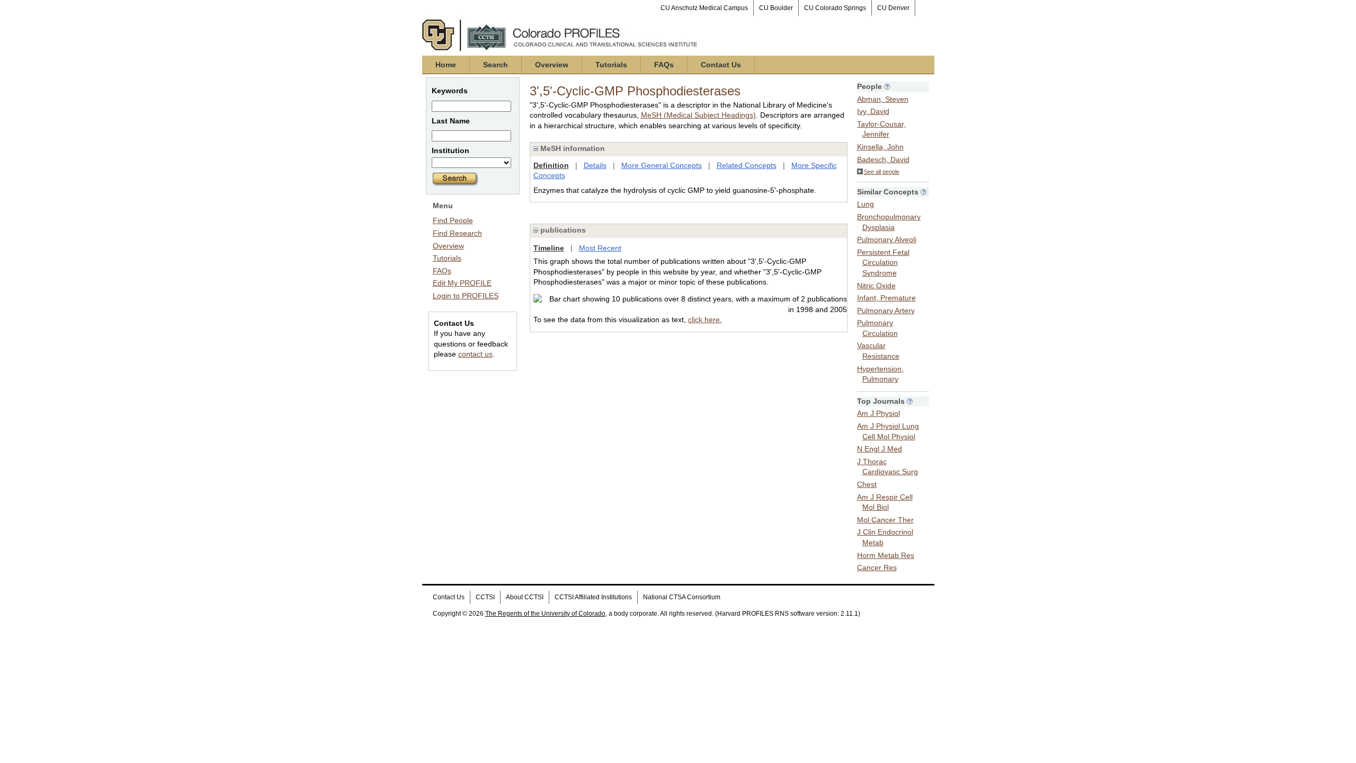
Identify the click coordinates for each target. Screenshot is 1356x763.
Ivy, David (873, 111)
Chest (867, 484)
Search (495, 64)
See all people (881, 171)
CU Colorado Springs (835, 8)
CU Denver (893, 8)
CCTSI (485, 597)
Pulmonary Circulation (877, 328)
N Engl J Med (879, 449)
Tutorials (611, 64)
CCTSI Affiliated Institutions (593, 597)
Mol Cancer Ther (885, 520)
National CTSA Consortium (681, 597)
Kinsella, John (880, 147)
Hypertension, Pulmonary (880, 374)
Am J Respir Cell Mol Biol (885, 502)
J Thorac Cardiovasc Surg (887, 466)
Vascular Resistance (878, 350)
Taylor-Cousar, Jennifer (881, 129)
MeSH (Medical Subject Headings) (698, 115)
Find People (453, 220)
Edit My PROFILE (462, 283)
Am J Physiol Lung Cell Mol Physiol (888, 431)
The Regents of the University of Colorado (545, 613)
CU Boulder (776, 8)
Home (445, 64)
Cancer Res (877, 567)
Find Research (457, 233)
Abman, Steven (882, 99)
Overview (551, 64)
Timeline (548, 248)
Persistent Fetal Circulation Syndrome (883, 262)
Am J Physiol (878, 413)
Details (595, 165)
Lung (865, 204)
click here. (705, 319)
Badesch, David (883, 159)
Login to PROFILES (465, 295)
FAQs (664, 64)
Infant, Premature (886, 298)
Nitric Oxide (876, 285)
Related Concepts (747, 165)
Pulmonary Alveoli (886, 239)
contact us (475, 354)
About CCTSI (524, 597)
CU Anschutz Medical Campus (704, 8)
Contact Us (721, 64)
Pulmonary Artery (886, 310)
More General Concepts (661, 165)
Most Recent (600, 248)
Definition (551, 165)
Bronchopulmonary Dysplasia (889, 222)
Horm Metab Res (885, 555)
